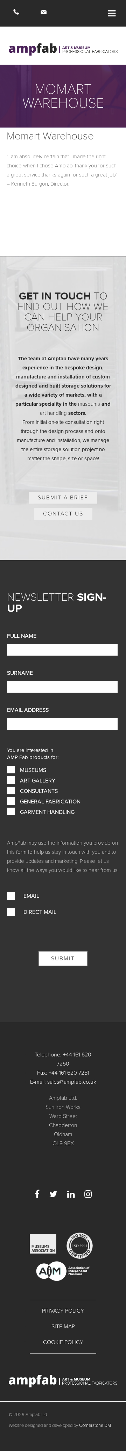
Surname (20, 673)
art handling (53, 413)
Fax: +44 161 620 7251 (63, 1072)
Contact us (63, 513)
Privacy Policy (63, 1310)
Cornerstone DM (95, 1425)
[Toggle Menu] (111, 13)
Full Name (21, 636)
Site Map (63, 1326)
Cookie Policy (63, 1342)
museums (89, 404)
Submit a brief (63, 497)
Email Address (28, 710)
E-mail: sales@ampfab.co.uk (63, 1081)
